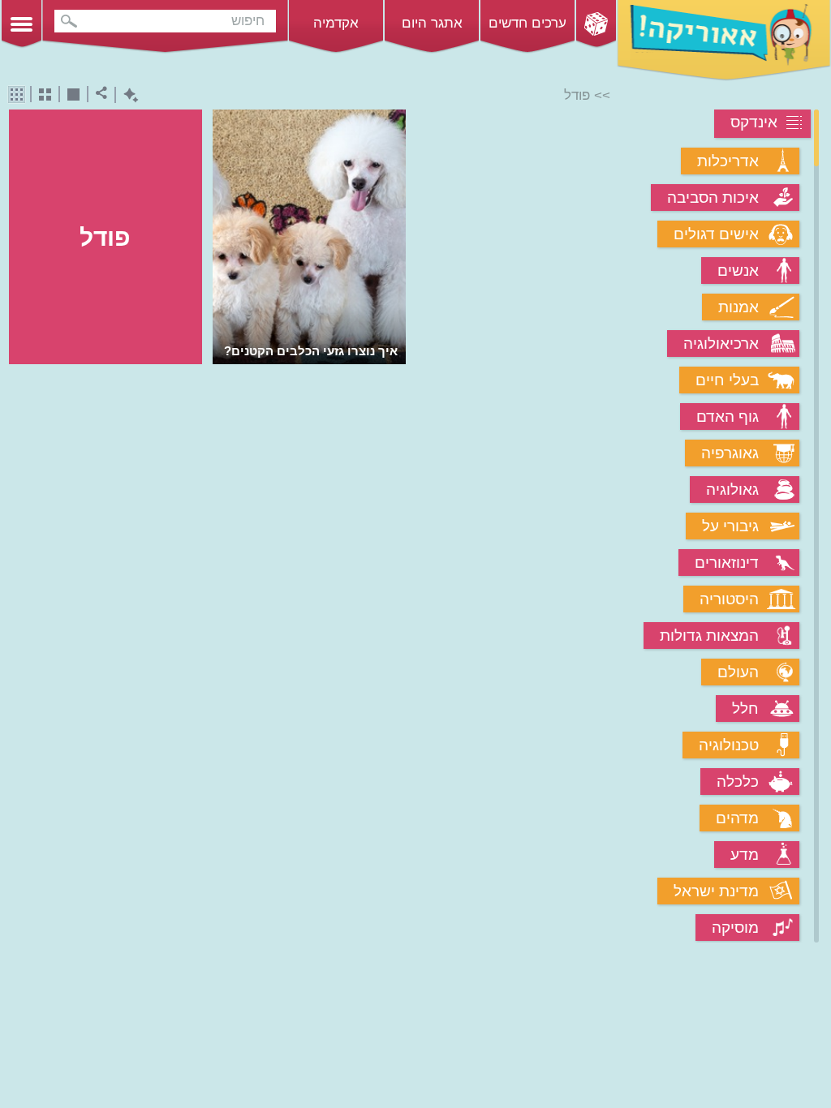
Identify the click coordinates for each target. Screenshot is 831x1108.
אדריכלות (728, 161)
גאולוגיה (732, 489)
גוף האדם (727, 416)
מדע (744, 854)
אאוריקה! (724, 40)
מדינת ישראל (716, 891)
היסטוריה (729, 599)
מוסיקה (735, 927)
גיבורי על (730, 526)
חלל (745, 708)
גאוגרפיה (730, 453)
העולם (738, 672)
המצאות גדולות (709, 635)
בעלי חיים (727, 380)
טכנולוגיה (729, 745)
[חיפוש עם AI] (127, 95)
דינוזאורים (727, 562)
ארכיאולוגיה (721, 343)
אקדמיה (336, 23)
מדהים (737, 818)
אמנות (738, 307)
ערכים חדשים (527, 23)
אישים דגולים (716, 234)
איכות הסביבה (713, 197)
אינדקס (753, 122)
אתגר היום (432, 23)
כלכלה (738, 781)
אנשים (738, 270)
